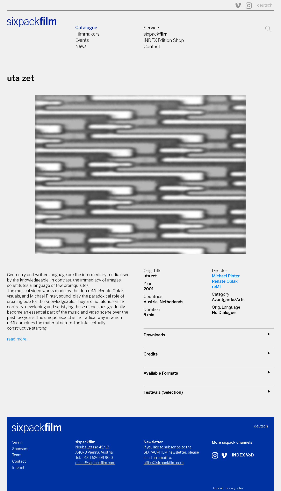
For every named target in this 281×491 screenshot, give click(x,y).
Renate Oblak (225, 281)
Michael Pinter (226, 276)
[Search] (268, 28)
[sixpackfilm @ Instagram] (247, 5)
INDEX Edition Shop (164, 40)
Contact (152, 46)
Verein (17, 442)
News (81, 46)
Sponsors (20, 448)
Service (151, 28)
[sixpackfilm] (36, 427)
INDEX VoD (243, 455)
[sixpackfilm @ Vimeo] (236, 5)
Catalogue (86, 27)
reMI (216, 286)
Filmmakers (87, 34)
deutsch (265, 5)
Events (82, 40)
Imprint (18, 467)
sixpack (155, 34)
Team (16, 455)
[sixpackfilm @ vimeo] (224, 455)
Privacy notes (234, 488)
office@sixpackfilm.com (95, 462)
